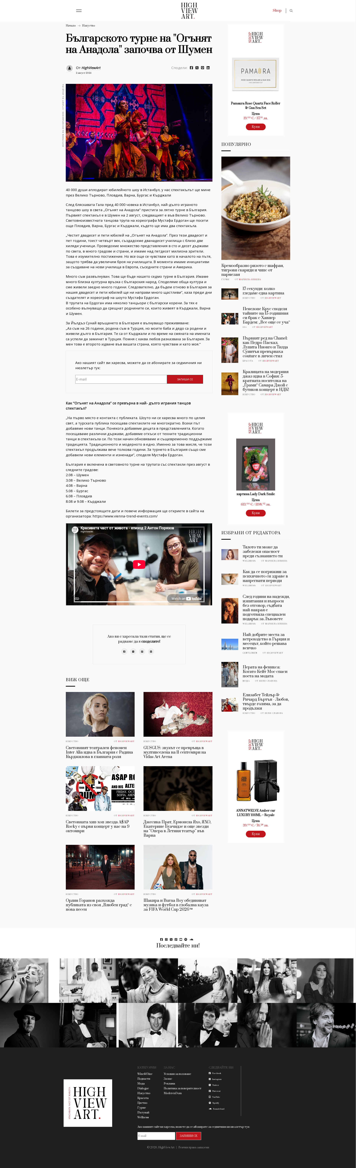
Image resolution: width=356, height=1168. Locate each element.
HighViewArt (91, 67)
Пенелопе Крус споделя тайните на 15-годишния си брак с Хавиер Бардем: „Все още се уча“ (266, 315)
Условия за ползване (177, 1074)
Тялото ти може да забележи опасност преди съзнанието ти (263, 552)
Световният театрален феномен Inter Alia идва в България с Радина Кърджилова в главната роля (99, 752)
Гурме (225, 279)
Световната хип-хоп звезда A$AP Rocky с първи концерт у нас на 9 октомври (97, 827)
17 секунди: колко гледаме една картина (263, 291)
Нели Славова (268, 681)
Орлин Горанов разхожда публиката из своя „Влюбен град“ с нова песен (99, 905)
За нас (168, 1079)
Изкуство (88, 25)
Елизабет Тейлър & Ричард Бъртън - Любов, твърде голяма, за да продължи (266, 702)
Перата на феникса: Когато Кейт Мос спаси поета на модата (265, 672)
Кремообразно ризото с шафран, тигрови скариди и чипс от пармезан (252, 270)
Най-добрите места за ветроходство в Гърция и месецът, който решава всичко (266, 641)
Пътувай (143, 1112)
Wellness (249, 561)
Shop (277, 10)
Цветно (142, 1103)
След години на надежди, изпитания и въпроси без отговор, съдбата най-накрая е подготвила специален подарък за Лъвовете (266, 607)
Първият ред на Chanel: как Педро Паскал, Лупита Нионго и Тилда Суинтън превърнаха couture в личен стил (265, 347)
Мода (246, 681)
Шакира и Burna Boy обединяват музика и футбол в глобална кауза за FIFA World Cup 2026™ (176, 905)
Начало (71, 25)
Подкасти (143, 1079)
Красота (248, 361)
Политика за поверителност (182, 1088)
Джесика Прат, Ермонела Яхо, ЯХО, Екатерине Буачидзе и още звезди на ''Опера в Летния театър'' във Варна (177, 829)
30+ (245, 327)
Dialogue (143, 1088)
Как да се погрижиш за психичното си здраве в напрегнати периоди (265, 576)
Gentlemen (250, 653)
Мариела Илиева (250, 279)
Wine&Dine (144, 1074)
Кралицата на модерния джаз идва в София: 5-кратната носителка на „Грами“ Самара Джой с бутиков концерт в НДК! (266, 380)
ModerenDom (173, 1093)
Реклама (169, 1083)
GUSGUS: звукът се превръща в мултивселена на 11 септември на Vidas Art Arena (175, 752)
